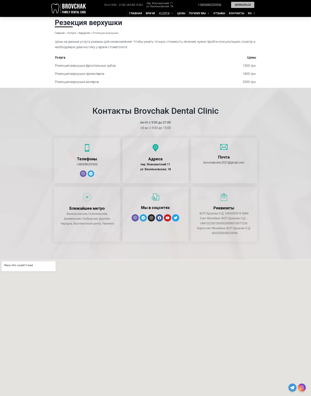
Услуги (164, 13)
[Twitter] (175, 217)
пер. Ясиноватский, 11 (160, 3)
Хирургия (84, 33)
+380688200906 (87, 164)
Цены (181, 13)
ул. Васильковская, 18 (160, 6)
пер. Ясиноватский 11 (155, 164)
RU (250, 13)
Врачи (150, 13)
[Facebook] (159, 217)
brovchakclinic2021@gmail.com (223, 162)
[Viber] (83, 173)
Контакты (236, 13)
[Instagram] (151, 217)
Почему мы (197, 13)
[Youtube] (167, 217)
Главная (135, 13)
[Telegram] (91, 173)
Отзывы (219, 13)
